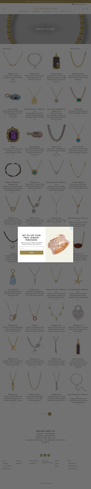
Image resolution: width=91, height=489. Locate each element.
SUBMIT (31, 252)
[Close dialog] (71, 228)
